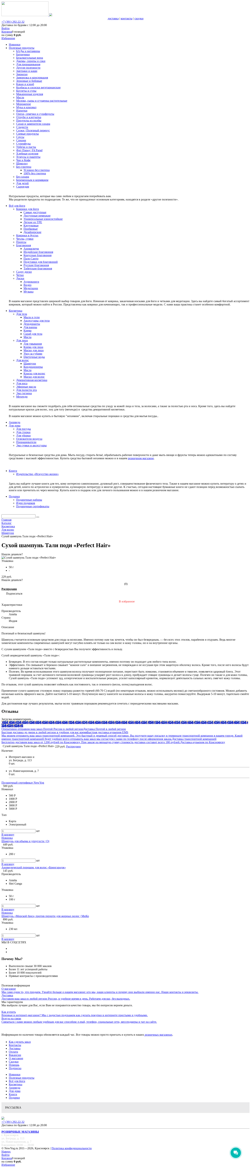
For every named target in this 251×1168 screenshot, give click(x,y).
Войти (5, 28)
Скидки (14, 1061)
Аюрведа (14, 1087)
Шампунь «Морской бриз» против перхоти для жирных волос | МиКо (45, 916)
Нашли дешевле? (12, 580)
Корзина (6, 31)
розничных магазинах (158, 1034)
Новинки (14, 1074)
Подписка (15, 1068)
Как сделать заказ (20, 1041)
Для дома (14, 1091)
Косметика (15, 1084)
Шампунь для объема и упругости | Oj (25, 841)
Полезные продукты (21, 1077)
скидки (139, 18)
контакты (126, 18)
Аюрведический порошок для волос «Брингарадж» (33, 867)
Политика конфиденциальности (71, 1148)
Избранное (8, 38)
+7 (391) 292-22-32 (12, 21)
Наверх (6, 1151)
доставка (113, 18)
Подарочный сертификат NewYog (22, 782)
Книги (13, 1094)
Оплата (13, 1051)
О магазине (16, 1058)
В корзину (7, 834)
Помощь (14, 1064)
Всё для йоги (17, 1081)
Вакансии (15, 1055)
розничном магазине (141, 458)
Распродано (9, 589)
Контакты (15, 1045)
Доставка (14, 1048)
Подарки (14, 1097)
